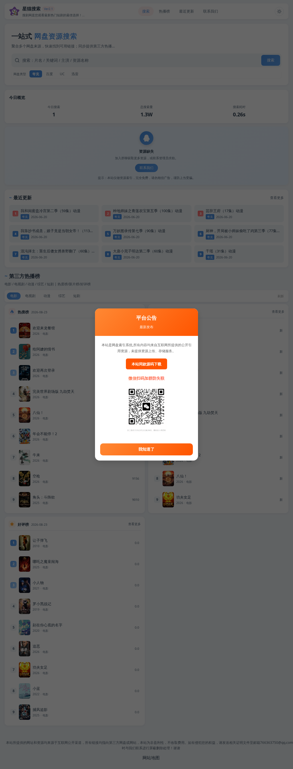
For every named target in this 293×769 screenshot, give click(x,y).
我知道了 (146, 449)
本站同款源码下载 (146, 363)
